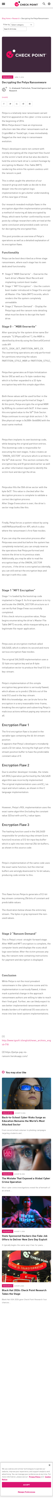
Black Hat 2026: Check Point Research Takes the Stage (24, 1291)
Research (16, 18)
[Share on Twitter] (10, 103)
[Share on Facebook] (3, 103)
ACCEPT (26, 1484)
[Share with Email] (29, 103)
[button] (45, 4)
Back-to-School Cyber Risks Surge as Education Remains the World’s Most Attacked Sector (24, 1120)
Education (8, 1113)
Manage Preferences (26, 1492)
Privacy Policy (35, 1476)
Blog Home (6, 18)
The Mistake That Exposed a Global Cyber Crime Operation (26, 1180)
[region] (26, 1479)
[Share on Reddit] (23, 103)
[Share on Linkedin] (16, 103)
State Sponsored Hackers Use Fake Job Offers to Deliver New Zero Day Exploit (24, 1237)
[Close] (49, 1465)
